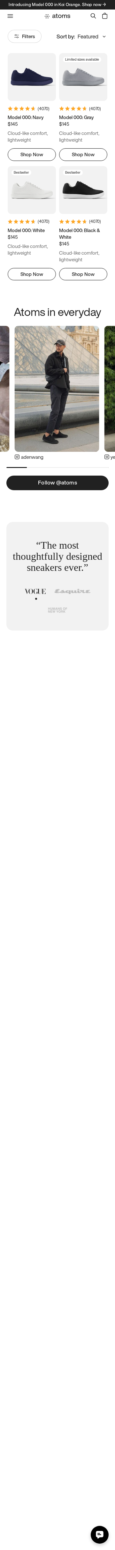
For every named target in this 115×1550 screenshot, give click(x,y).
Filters (28, 36)
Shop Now (31, 154)
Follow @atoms (57, 482)
